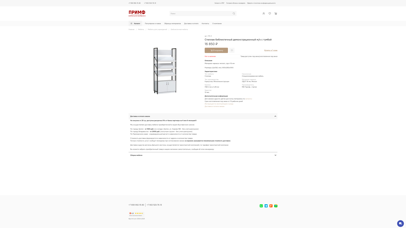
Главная (131, 29)
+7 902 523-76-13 (150, 3)
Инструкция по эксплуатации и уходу (219, 104)
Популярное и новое (153, 23)
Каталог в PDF (219, 3)
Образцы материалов (172, 23)
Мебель (141, 29)
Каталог (137, 23)
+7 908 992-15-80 (135, 3)
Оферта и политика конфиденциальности (261, 3)
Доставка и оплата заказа (214, 106)
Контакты (205, 23)
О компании (217, 23)
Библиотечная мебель (179, 29)
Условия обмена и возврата (235, 3)
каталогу (248, 99)
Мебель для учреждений (157, 29)
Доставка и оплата (191, 23)
